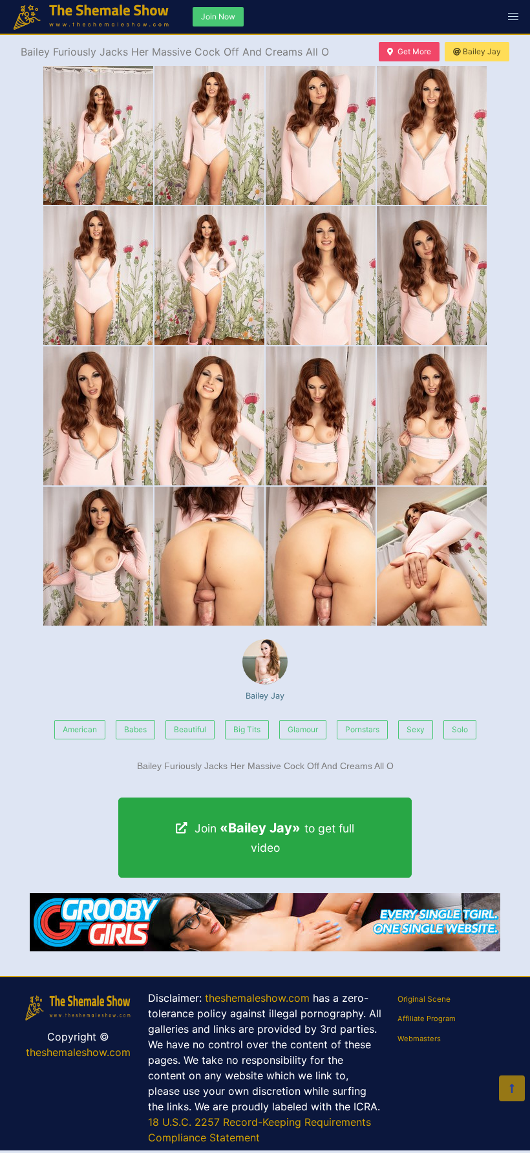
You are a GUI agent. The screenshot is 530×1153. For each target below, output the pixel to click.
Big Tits (246, 729)
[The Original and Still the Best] (265, 947)
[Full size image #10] (321, 415)
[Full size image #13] (209, 556)
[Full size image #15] (432, 556)
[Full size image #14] (321, 556)
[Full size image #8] (98, 415)
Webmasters (419, 1038)
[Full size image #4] (98, 275)
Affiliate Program (427, 1018)
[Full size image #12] (98, 556)
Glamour (303, 729)
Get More (414, 51)
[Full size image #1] (209, 135)
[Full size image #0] (98, 135)
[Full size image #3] (432, 135)
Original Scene (424, 999)
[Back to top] (512, 1088)
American (80, 729)
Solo (460, 729)
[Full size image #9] (209, 415)
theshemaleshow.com (78, 1052)
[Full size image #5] (209, 275)
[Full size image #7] (432, 275)
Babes (135, 729)
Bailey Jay (482, 51)
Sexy (416, 729)
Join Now (218, 16)
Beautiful (190, 729)
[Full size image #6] (321, 275)
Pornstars (362, 729)
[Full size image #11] (432, 415)
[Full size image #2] (321, 135)
